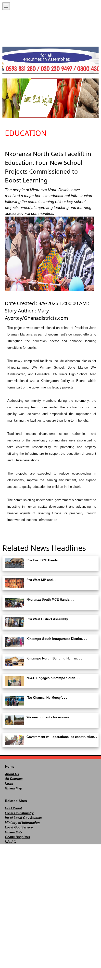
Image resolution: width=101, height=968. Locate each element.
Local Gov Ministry (19, 813)
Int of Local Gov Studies (23, 818)
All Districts (14, 779)
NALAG (10, 842)
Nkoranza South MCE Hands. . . (50, 599)
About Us (12, 774)
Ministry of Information (22, 823)
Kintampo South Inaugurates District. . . (56, 639)
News (9, 784)
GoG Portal (13, 808)
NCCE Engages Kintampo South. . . (53, 678)
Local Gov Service (19, 827)
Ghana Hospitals (17, 837)
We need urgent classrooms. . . (50, 717)
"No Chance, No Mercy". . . (46, 697)
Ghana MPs (13, 832)
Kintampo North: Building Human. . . (54, 658)
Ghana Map (13, 788)
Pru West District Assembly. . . (49, 619)
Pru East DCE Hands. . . (44, 560)
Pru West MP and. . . (42, 580)
